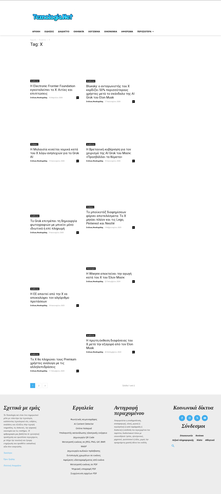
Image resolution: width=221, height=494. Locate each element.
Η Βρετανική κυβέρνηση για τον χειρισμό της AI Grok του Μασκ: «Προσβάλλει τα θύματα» (108, 153)
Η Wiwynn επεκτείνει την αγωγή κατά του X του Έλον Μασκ (109, 275)
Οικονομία (91, 268)
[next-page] (45, 385)
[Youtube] (205, 418)
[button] (173, 446)
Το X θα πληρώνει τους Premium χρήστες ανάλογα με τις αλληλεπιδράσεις (53, 363)
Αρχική (33, 39)
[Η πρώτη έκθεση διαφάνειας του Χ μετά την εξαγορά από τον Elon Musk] (110, 325)
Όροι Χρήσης (9, 459)
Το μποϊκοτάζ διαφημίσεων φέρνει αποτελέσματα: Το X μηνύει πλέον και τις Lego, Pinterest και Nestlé (106, 217)
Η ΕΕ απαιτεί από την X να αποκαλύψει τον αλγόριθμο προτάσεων (49, 297)
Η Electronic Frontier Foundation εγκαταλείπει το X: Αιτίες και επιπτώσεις (52, 89)
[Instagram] (190, 418)
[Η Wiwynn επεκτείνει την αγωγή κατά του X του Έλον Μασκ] (110, 255)
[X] (197, 418)
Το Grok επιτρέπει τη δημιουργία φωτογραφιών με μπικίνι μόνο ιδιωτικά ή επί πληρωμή (53, 224)
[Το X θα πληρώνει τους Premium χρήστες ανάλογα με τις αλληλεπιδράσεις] (54, 334)
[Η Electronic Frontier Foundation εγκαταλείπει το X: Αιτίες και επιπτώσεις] (54, 66)
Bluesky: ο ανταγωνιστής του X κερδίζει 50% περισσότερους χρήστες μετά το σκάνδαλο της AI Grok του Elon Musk (110, 91)
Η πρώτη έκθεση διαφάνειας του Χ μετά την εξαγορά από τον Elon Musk (109, 344)
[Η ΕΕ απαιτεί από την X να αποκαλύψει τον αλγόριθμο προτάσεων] (54, 265)
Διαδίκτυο (34, 81)
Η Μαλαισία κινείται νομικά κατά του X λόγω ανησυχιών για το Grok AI (54, 153)
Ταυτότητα (8, 453)
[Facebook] (182, 418)
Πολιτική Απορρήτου (12, 465)
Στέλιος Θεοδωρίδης (38, 97)
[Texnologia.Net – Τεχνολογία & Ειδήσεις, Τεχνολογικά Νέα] (54, 17)
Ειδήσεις (34, 144)
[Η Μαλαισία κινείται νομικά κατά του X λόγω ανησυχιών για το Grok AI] (54, 127)
